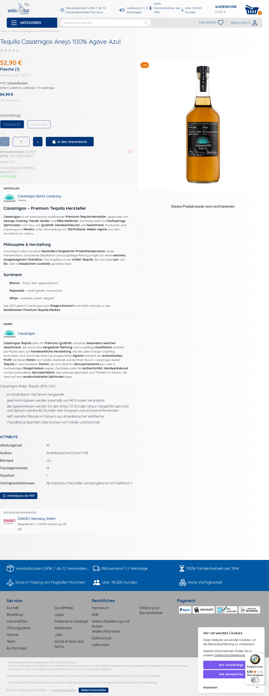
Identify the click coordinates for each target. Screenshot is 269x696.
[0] (252, 9)
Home (3, 31)
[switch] (255, 680)
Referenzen (63, 628)
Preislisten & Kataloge (71, 621)
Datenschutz (102, 638)
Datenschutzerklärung (229, 655)
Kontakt (13, 608)
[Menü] (262, 654)
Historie (12, 635)
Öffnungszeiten (19, 628)
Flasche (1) (12, 124)
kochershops (17, 648)
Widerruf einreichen (93, 690)
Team (11, 641)
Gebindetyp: (11, 115)
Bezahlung (15, 614)
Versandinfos (17, 621)
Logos (59, 614)
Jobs (58, 635)
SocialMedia (63, 608)
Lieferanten (100, 645)
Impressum (100, 608)
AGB (95, 614)
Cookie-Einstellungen (64, 690)
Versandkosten (17, 83)
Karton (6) (39, 124)
